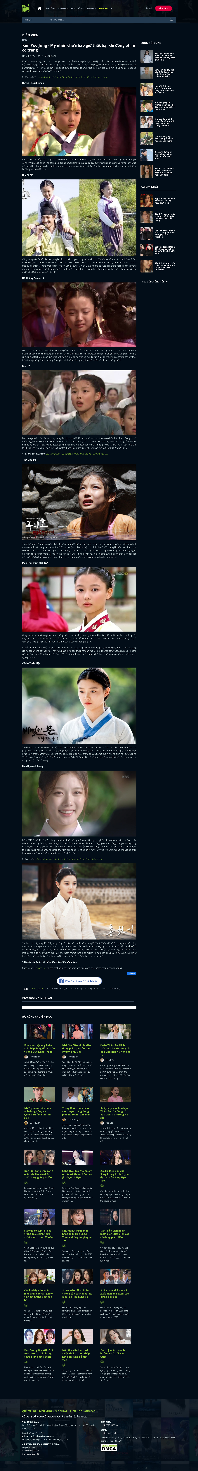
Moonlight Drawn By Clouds (87, 988)
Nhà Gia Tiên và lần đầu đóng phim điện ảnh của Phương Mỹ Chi (76, 1048)
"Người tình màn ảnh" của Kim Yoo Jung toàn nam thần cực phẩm (164, 89)
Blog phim (92, 8)
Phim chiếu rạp (78, 8)
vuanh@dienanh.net (30, 1450)
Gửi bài (132, 973)
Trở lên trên (141, 1468)
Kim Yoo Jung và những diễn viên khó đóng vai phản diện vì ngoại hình (165, 105)
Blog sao (103, 8)
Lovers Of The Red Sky (110, 988)
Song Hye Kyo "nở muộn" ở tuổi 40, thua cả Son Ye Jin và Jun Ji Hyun (77, 1174)
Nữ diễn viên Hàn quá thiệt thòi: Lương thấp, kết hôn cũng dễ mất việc (76, 1355)
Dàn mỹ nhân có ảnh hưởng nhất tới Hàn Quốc (112, 1353)
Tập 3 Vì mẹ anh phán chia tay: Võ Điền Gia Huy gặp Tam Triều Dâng (165, 217)
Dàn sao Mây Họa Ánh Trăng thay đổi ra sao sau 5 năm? (164, 138)
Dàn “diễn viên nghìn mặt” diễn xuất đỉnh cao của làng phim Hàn (114, 1234)
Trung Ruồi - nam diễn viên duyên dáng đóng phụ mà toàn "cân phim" (77, 1111)
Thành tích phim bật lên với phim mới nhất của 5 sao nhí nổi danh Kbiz (164, 171)
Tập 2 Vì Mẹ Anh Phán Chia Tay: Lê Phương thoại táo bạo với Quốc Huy (165, 266)
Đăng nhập (164, 8)
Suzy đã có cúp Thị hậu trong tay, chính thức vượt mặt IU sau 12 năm (38, 1234)
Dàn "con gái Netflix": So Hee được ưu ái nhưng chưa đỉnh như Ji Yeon (39, 1353)
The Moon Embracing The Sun (60, 988)
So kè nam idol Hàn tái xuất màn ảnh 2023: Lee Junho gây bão (114, 1293)
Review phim (63, 8)
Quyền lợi (29, 1411)
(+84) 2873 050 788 (30, 1454)
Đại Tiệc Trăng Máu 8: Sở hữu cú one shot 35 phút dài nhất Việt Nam (165, 250)
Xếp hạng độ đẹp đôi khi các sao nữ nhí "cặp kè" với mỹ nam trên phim (165, 56)
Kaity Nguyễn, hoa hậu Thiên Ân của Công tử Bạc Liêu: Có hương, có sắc (114, 1112)
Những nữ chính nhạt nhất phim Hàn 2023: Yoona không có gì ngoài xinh (77, 1235)
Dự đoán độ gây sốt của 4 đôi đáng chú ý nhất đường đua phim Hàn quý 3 (165, 73)
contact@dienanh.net (110, 1433)
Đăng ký (148, 8)
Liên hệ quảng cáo (82, 1411)
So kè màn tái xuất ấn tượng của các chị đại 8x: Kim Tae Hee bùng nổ (77, 1293)
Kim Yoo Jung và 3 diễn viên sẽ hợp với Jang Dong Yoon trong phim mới (164, 122)
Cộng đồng (49, 8)
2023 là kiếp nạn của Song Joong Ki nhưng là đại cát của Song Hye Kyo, (114, 1175)
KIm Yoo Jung (38, 988)
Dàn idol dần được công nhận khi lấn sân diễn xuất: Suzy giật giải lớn (38, 1174)
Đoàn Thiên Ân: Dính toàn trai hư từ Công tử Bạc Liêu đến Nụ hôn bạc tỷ (115, 1050)
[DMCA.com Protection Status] (109, 1447)
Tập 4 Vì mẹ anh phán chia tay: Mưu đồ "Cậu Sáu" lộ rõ (165, 200)
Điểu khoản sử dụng (53, 1411)
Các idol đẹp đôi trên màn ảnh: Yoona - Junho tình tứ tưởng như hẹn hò (38, 1295)
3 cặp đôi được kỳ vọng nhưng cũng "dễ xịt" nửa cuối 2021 (163, 155)
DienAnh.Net (40, 967)
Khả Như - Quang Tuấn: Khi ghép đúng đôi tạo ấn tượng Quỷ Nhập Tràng (39, 1048)
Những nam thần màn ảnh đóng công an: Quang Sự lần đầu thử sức (37, 1112)
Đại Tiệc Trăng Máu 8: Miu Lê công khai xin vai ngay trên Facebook (165, 233)
